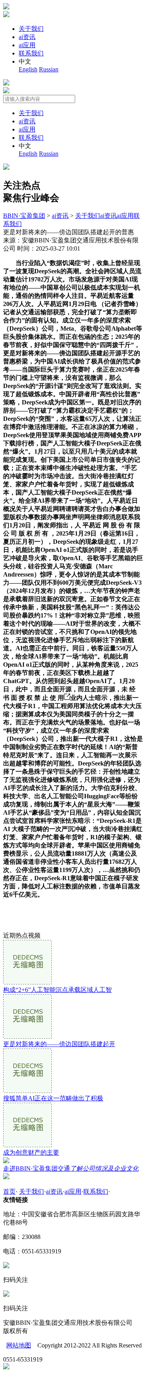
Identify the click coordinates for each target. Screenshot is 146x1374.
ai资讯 (27, 37)
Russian (48, 69)
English (28, 69)
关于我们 (31, 28)
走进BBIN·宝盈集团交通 (71, 1168)
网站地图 (18, 1345)
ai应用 (27, 45)
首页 (9, 1191)
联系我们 (31, 53)
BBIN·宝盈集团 (24, 215)
